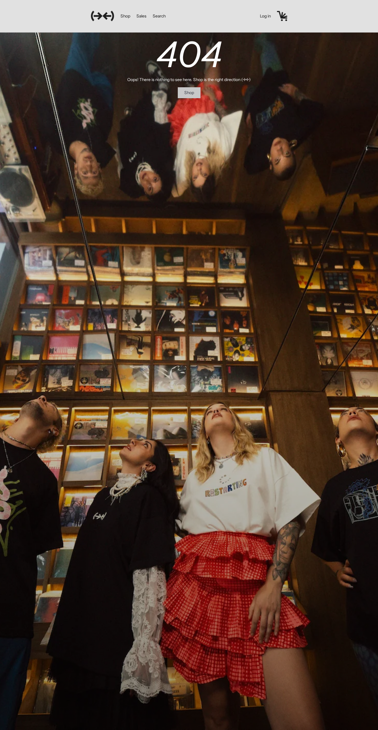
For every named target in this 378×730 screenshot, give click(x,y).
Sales (141, 16)
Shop (125, 16)
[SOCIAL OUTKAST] (102, 16)
